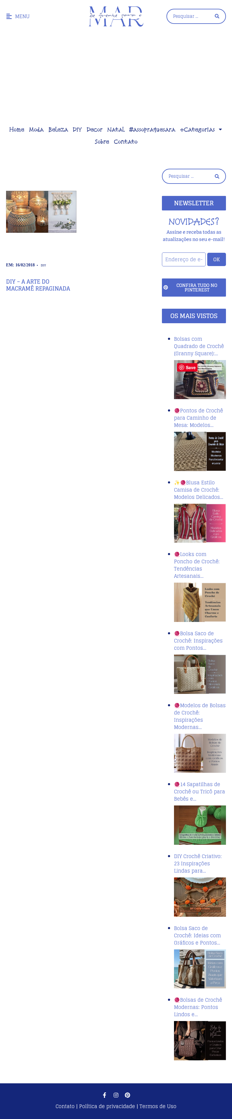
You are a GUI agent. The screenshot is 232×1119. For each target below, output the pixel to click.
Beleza (58, 129)
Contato (125, 141)
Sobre (102, 141)
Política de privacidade (107, 1106)
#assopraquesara (152, 129)
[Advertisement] (116, 78)
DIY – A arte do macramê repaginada (38, 285)
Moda (36, 129)
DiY (77, 129)
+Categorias (197, 129)
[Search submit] (217, 16)
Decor (94, 129)
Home (16, 129)
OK (216, 259)
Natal (115, 129)
